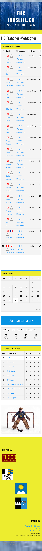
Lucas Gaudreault (10, 251)
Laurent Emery (9, 95)
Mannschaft (20, 51)
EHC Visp (10, 375)
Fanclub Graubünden (32, 526)
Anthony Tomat (9, 142)
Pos (3, 353)
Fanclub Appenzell (33, 531)
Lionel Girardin (9, 107)
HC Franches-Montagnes (20, 59)
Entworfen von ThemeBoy (9, 544)
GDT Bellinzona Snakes (15, 384)
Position (31, 51)
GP (27, 353)
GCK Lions (11, 380)
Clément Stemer (9, 119)
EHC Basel (10, 362)
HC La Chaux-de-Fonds (15, 389)
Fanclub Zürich (35, 528)
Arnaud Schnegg (9, 212)
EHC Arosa (11, 358)
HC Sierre (10, 393)
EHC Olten (11, 371)
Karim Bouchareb (10, 154)
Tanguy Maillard (8, 189)
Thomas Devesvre (9, 84)
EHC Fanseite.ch (21, 16)
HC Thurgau (11, 398)
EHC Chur (10, 367)
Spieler (8, 51)
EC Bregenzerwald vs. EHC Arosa (15, 330)
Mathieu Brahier (9, 165)
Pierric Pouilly (8, 200)
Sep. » (38, 309)
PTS (38, 353)
